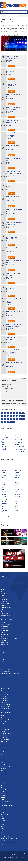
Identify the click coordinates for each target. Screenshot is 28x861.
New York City (4, 470)
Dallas (3, 477)
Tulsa (15, 508)
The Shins (3, 584)
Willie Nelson (4, 622)
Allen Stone (3, 797)
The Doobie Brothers (6, 719)
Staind (2, 595)
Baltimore (17, 491)
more (15, 35)
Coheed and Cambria (6, 733)
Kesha (2, 723)
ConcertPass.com (12, 853)
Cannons (3, 611)
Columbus (3, 482)
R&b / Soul (17, 448)
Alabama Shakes (5, 745)
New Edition (4, 783)
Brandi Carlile (4, 747)
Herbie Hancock (5, 677)
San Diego (17, 475)
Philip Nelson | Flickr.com (9, 544)
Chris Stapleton (4, 626)
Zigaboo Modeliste (5, 704)
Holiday (16, 441)
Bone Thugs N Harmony (6, 814)
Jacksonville (17, 479)
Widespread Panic (5, 603)
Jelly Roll (3, 818)
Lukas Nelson (4, 632)
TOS (23, 859)
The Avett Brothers (5, 630)
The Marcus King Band (6, 671)
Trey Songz (3, 793)
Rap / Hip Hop (4, 448)
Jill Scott (3, 782)
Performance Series (19, 446)
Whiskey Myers (4, 634)
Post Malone (4, 648)
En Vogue (3, 764)
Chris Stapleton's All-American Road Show (10, 638)
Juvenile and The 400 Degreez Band (9, 842)
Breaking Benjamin (5, 588)
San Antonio (4, 475)
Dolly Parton (4, 640)
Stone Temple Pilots (5, 593)
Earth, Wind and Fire (5, 766)
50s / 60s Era (4, 432)
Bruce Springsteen (5, 753)
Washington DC (18, 489)
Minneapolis (4, 510)
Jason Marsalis (4, 702)
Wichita (3, 512)
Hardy (2, 659)
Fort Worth (17, 482)
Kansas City (4, 501)
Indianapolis (4, 480)
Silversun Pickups (5, 580)
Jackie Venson (4, 700)
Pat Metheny (4, 681)
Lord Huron (3, 609)
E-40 (2, 830)
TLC (2, 762)
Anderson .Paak (5, 836)
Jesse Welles (4, 576)
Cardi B (3, 822)
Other (2, 444)
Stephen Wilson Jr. (5, 644)
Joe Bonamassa (4, 686)
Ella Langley (4, 650)
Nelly (2, 828)
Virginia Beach (4, 503)
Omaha (3, 506)
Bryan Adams (4, 731)
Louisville (3, 493)
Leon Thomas (4, 799)
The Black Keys (4, 589)
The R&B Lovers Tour (6, 778)
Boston (3, 487)
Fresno (16, 498)
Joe (2, 776)
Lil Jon (2, 824)
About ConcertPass (8, 857)
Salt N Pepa (4, 809)
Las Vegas (3, 496)
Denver (3, 489)
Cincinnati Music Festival (6, 683)
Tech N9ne (3, 832)
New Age (16, 444)
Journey (3, 725)
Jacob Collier (4, 692)
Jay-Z (2, 811)
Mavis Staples (4, 690)
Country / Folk (4, 437)
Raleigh (16, 505)
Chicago (3, 472)
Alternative (17, 434)
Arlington (16, 512)
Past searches (8, 859)
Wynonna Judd (4, 642)
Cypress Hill (4, 844)
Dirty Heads (4, 727)
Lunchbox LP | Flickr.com (22, 536)
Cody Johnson (4, 646)
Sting (2, 751)
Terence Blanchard (5, 706)
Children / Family (18, 435)
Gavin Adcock (4, 636)
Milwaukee (17, 494)
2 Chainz (3, 820)
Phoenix (16, 474)
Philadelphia (4, 474)
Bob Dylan (3, 715)
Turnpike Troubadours (6, 624)
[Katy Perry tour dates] (20, 532)
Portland (16, 493)
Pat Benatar (4, 735)
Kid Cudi (3, 846)
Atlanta (16, 503)
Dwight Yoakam (4, 628)
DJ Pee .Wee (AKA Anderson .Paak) (9, 838)
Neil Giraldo (4, 737)
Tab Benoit (3, 675)
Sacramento (4, 499)
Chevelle (3, 586)
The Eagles (3, 721)
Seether (3, 597)
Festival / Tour (18, 439)
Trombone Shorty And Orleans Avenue (10, 673)
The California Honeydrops (7, 688)
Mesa (15, 501)
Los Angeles (17, 470)
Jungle (2, 743)
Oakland (3, 508)
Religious (3, 449)
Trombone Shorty (5, 685)
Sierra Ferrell (4, 679)
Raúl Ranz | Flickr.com (8, 536)
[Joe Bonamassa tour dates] (7, 532)
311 (2, 578)
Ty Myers (3, 652)
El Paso (3, 486)
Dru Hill (3, 770)
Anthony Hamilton (5, 789)
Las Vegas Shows (18, 442)
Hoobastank (4, 599)
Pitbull (2, 826)
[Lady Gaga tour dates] (7, 540)
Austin (3, 479)
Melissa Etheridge (5, 729)
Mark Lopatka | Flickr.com (22, 544)
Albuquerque (17, 496)
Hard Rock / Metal (5, 439)
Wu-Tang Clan (4, 812)
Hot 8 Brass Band (5, 694)
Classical (3, 435)
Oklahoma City (5, 494)
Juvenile (3, 840)
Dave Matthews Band (6, 607)
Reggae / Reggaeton (19, 449)
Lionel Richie (4, 780)
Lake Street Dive (5, 613)
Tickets (12, 66)
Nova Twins (4, 605)
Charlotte (3, 484)
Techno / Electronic (19, 451)
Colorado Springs (5, 505)
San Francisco (18, 480)
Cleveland (16, 510)
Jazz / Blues (4, 441)
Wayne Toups (4, 698)
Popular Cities (5, 464)
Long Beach (17, 499)
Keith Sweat (4, 774)
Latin (2, 442)
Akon (2, 834)
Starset (3, 591)
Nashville (3, 491)
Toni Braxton (4, 785)
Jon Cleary (3, 696)
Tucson (3, 498)
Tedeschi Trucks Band (6, 669)
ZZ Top (2, 749)
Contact (17, 857)
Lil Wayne (3, 816)
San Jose (16, 477)
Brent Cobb (3, 657)
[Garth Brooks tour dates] (20, 540)
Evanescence (4, 601)
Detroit (16, 484)
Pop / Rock (4, 446)
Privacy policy (17, 859)
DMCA (22, 857)
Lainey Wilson (4, 656)
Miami (16, 506)
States (3, 466)
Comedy (16, 437)
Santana (3, 717)
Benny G (3, 654)
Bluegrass (3, 434)
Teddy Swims (4, 795)
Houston (16, 472)
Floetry (2, 791)
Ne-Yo (2, 787)
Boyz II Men (3, 768)
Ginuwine (3, 772)
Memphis (16, 486)
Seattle (16, 487)
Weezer (3, 582)
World (2, 451)
